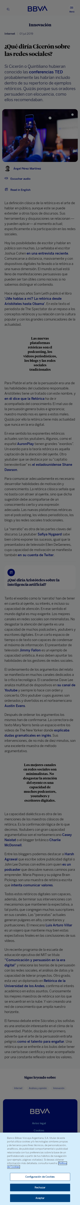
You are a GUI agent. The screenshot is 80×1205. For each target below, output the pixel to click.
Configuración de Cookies (40, 1176)
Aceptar (40, 1198)
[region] (40, 1169)
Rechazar (40, 1187)
